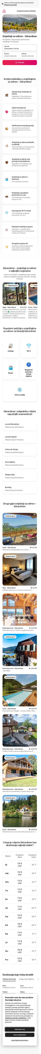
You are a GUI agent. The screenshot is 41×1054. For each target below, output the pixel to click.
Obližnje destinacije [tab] (9, 979)
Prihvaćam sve (20, 1029)
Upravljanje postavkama (19, 1040)
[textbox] (11, 56)
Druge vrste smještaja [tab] (26, 979)
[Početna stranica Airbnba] (4, 11)
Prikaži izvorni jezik (10, 5)
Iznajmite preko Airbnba (26, 11)
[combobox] (19, 48)
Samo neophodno (20, 1035)
